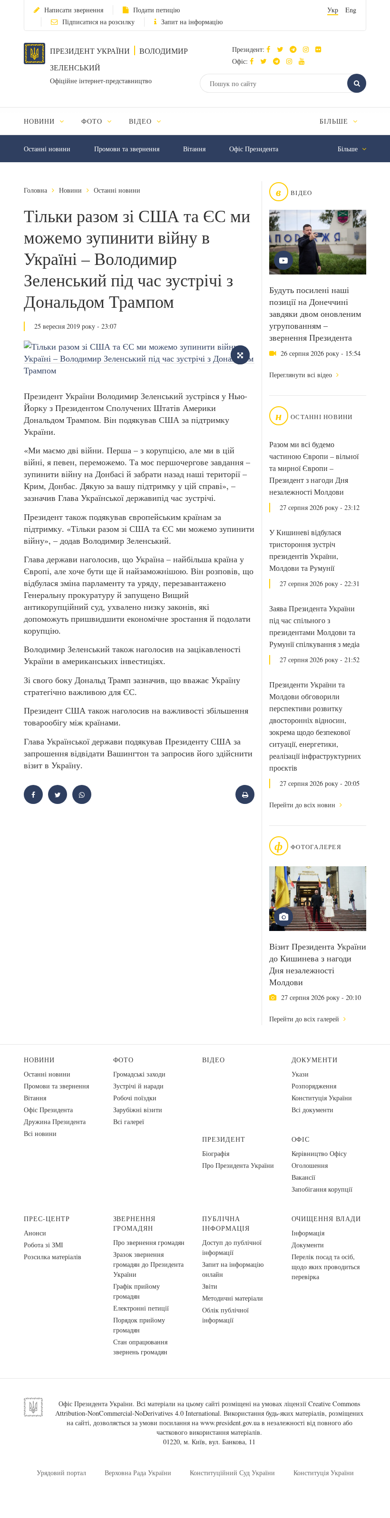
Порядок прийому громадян (139, 1324)
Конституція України (322, 1097)
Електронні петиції (141, 1307)
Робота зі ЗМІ (43, 1244)
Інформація (308, 1232)
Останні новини (47, 148)
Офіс (301, 1139)
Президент (223, 1139)
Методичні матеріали (232, 1298)
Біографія (215, 1153)
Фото (123, 1059)
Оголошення (310, 1165)
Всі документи (312, 1109)
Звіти (209, 1286)
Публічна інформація (226, 1223)
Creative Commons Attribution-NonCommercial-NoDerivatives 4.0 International (208, 1408)
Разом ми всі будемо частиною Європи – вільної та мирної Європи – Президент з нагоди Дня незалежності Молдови (314, 468)
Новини (70, 190)
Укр (332, 9)
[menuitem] (48, 121)
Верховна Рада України (138, 1472)
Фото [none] (93, 121)
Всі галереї (128, 1121)
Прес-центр (47, 1218)
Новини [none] (40, 121)
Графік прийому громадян (136, 1291)
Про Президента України (238, 1165)
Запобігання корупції (322, 1189)
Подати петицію (156, 9)
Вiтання (194, 148)
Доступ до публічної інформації (232, 1247)
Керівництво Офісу (319, 1153)
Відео (213, 1059)
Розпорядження (314, 1085)
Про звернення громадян (149, 1242)
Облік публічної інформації (225, 1314)
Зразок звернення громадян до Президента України (148, 1264)
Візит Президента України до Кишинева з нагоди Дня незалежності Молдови (317, 964)
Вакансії (303, 1177)
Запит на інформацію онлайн (232, 1269)
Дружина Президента (55, 1121)
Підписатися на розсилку (98, 21)
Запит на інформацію (192, 21)
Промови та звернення (126, 148)
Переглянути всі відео (301, 374)
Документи (315, 1059)
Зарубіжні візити (137, 1109)
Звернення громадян (134, 1223)
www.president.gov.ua (230, 1422)
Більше (335, 121)
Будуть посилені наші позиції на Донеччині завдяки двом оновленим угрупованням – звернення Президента (315, 313)
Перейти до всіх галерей (305, 1018)
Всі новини (40, 1133)
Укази (300, 1073)
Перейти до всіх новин (303, 804)
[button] (282, 49)
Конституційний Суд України (232, 1472)
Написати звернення (73, 9)
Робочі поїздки (134, 1097)
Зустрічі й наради (138, 1085)
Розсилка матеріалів (52, 1256)
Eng (350, 9)
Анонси (35, 1232)
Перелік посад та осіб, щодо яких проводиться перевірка (326, 1266)
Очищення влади (326, 1218)
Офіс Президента (253, 148)
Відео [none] (141, 121)
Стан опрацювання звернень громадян (140, 1346)
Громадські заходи (139, 1073)
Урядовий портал (61, 1472)
